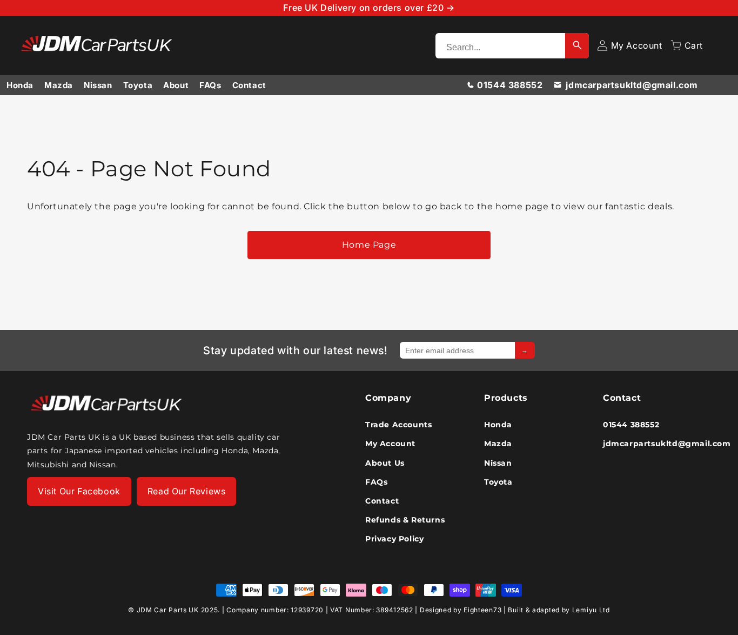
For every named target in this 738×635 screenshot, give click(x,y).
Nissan (98, 85)
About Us (385, 462)
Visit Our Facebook (79, 490)
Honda (19, 85)
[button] (686, 45)
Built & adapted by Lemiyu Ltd (558, 610)
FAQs (210, 85)
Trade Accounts (398, 424)
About (176, 85)
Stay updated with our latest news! (295, 350)
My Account (390, 443)
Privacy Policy (394, 538)
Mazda (58, 85)
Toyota (138, 85)
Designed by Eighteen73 (460, 610)
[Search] (577, 45)
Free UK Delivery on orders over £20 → (368, 7)
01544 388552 (509, 85)
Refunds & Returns (405, 519)
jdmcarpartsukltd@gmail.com (632, 85)
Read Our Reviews (186, 490)
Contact (249, 85)
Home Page (369, 245)
